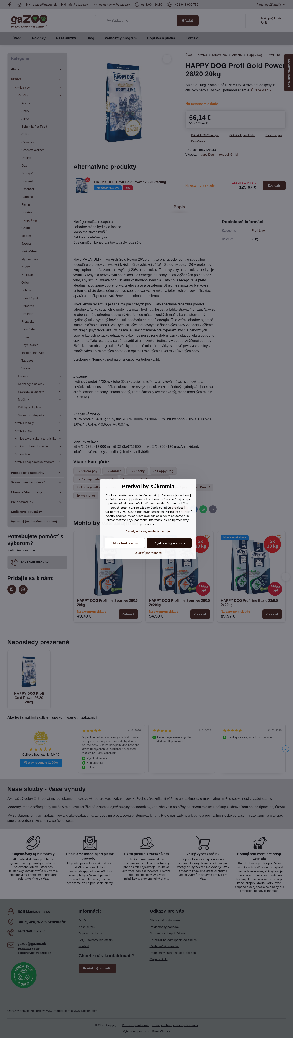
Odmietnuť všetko (124, 543)
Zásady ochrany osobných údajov (148, 531)
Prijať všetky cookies (169, 543)
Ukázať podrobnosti (148, 553)
